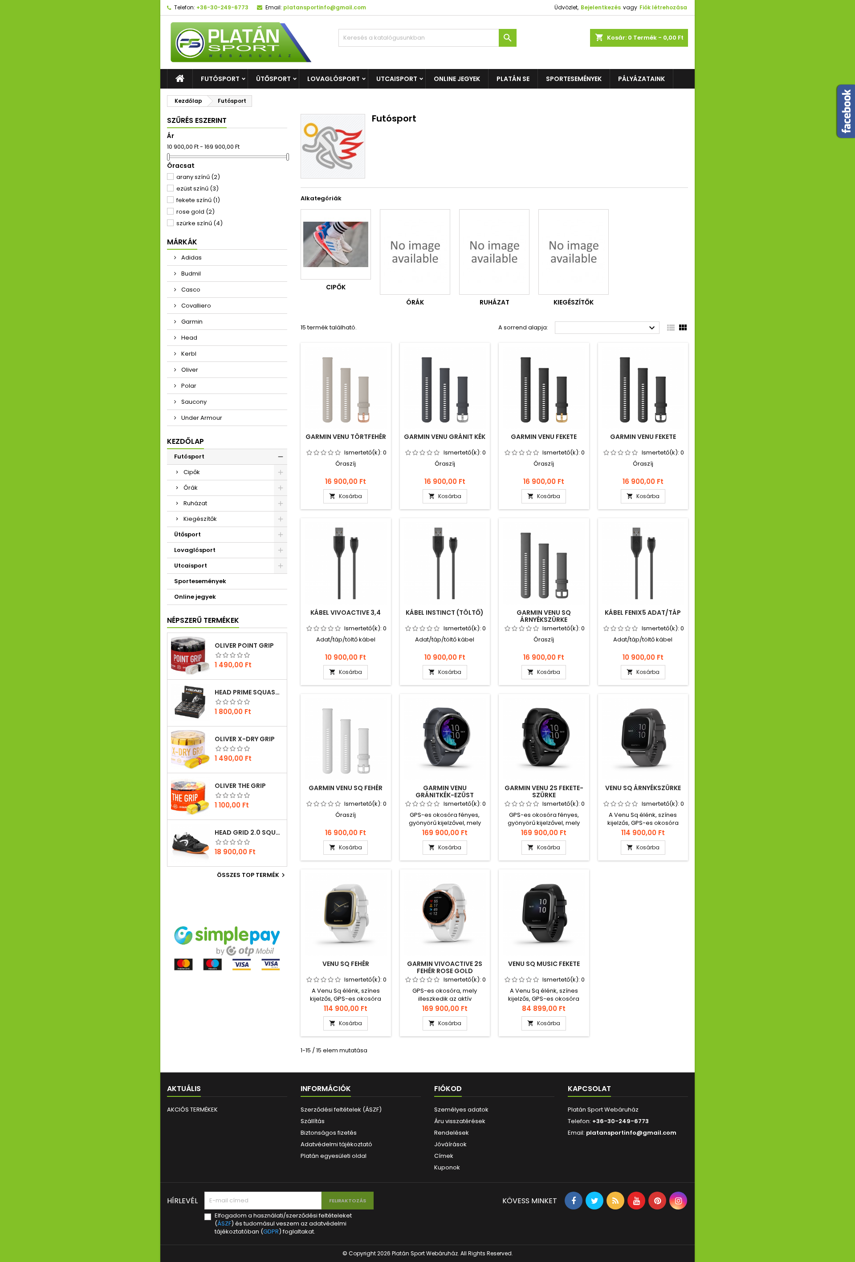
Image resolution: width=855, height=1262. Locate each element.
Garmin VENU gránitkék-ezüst (444, 791)
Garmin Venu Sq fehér (346, 787)
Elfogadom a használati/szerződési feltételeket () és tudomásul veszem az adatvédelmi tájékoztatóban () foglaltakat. (283, 1224)
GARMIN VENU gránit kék (444, 436)
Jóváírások (450, 1144)
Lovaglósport (333, 78)
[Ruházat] (494, 252)
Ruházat (195, 503)
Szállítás (313, 1121)
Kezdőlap (185, 441)
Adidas (191, 257)
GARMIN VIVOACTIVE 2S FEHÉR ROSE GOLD (444, 967)
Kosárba (345, 496)
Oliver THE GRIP (240, 785)
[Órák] (415, 252)
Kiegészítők (200, 519)
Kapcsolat (589, 1088)
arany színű (198, 177)
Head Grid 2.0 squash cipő (249, 832)
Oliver (189, 369)
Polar (188, 385)
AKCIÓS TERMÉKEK (192, 1109)
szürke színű (199, 223)
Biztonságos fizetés (329, 1132)
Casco (190, 289)
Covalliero (195, 305)
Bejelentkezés (601, 7)
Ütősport (273, 78)
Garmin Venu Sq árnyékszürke (544, 616)
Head (188, 337)
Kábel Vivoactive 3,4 (345, 612)
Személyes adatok (461, 1109)
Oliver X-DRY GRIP (245, 739)
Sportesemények (574, 78)
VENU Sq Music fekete (544, 963)
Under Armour (201, 418)
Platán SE (513, 78)
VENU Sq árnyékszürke (643, 787)
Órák (190, 487)
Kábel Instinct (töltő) (445, 612)
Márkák (182, 242)
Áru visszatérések (459, 1121)
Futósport (220, 78)
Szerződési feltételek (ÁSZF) (341, 1109)
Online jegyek (457, 78)
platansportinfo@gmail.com (324, 7)
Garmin (191, 321)
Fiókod (448, 1088)
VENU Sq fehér (345, 963)
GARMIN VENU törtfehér (345, 436)
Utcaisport (396, 78)
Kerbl (188, 353)
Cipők (191, 472)
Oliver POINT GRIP (244, 645)
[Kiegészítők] (573, 252)
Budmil (190, 273)
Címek (443, 1156)
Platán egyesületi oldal (333, 1156)
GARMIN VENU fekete (544, 436)
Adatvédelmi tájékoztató (336, 1144)
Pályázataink (641, 78)
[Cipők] (336, 244)
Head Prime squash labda (249, 692)
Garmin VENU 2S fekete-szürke (544, 791)
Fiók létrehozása (663, 7)
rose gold (195, 211)
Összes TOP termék (252, 875)
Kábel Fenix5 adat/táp (643, 612)
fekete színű (198, 200)
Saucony (193, 402)
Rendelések (451, 1132)
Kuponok (447, 1167)
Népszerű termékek (203, 620)
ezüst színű (197, 188)
